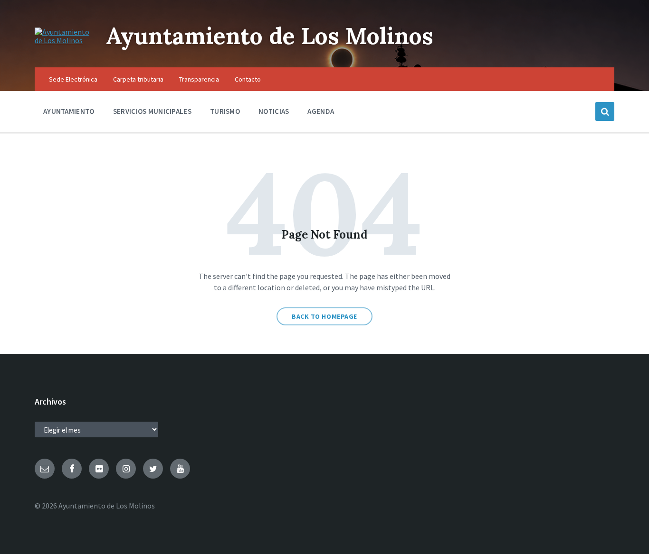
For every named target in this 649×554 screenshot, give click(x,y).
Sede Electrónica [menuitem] (73, 79)
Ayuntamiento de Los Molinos (269, 35)
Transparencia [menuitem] (199, 79)
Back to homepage (324, 316)
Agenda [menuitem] (320, 111)
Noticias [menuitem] (273, 111)
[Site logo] (63, 40)
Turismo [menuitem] (225, 111)
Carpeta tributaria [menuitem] (138, 79)
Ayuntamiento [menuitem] (69, 111)
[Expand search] (604, 111)
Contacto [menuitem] (248, 79)
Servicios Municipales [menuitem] (152, 111)
